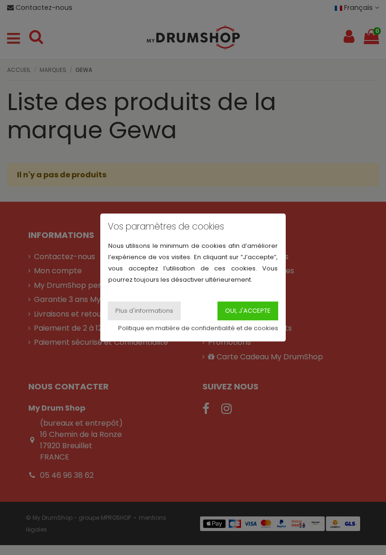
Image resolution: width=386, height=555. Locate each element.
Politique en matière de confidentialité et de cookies (198, 328)
